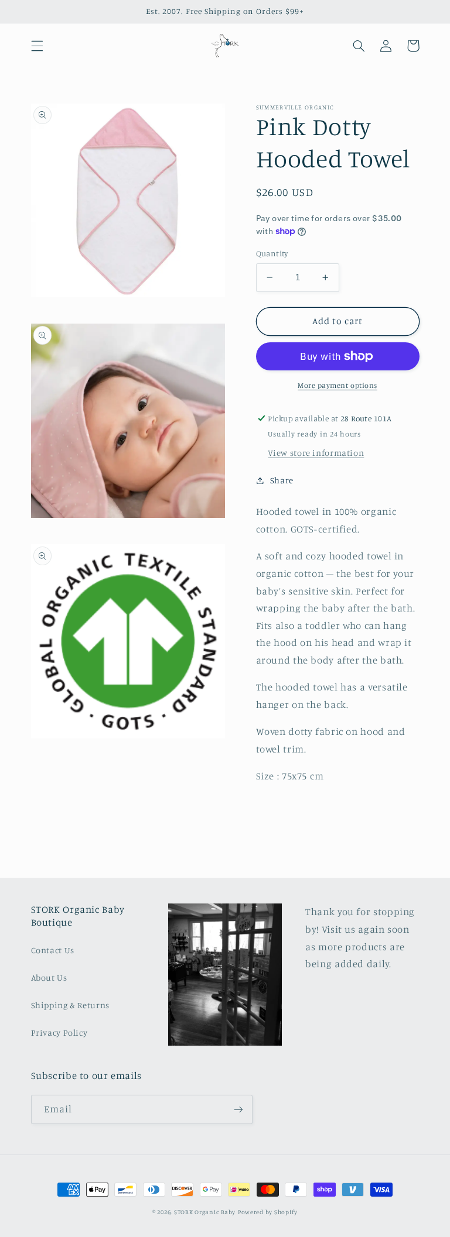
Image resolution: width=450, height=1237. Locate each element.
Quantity (272, 253)
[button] (36, 45)
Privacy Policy (59, 1032)
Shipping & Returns (70, 1005)
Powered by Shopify (268, 1211)
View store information (316, 453)
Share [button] (282, 480)
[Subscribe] (237, 1109)
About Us (49, 977)
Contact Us (52, 950)
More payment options (337, 385)
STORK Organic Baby (205, 1211)
